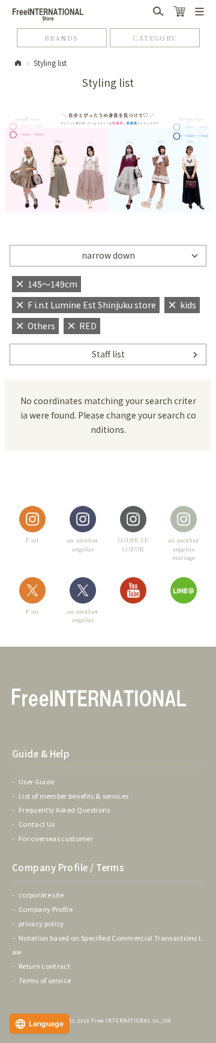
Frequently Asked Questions (64, 809)
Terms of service (45, 980)
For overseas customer (56, 838)
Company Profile (46, 909)
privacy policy (41, 923)
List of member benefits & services (73, 796)
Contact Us (37, 824)
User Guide (36, 781)
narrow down (108, 255)
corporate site (41, 894)
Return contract (44, 966)
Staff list (108, 354)
